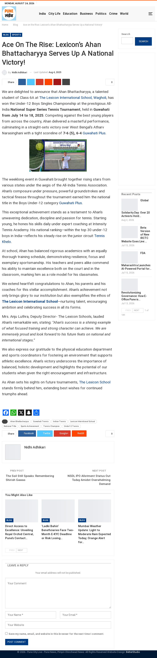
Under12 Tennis (71, 426)
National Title (10, 426)
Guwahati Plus (94, 133)
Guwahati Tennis (41, 421)
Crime (113, 13)
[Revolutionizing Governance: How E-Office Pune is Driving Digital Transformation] (129, 285)
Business (86, 13)
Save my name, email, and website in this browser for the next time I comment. (56, 633)
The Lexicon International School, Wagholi (72, 97)
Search (125, 34)
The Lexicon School (94, 382)
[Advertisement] (139, 121)
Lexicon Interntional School (82, 421)
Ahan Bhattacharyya (19, 421)
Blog (6, 35)
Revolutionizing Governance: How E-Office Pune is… (134, 296)
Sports (16, 35)
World (124, 13)
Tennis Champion (51, 426)
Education (70, 13)
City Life (54, 13)
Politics (101, 13)
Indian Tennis (59, 421)
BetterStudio (133, 652)
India (42, 13)
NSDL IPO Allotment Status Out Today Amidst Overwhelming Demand (89, 480)
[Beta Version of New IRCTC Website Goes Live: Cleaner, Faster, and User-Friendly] (129, 232)
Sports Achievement (30, 426)
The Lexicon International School (30, 301)
